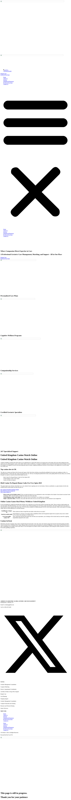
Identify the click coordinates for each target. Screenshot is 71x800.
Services (5, 80)
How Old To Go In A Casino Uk (8, 490)
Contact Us (5, 84)
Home (4, 77)
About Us (5, 78)
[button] (35, 157)
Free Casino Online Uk (6, 492)
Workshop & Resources (8, 81)
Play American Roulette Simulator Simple (10, 489)
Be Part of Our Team (7, 82)
